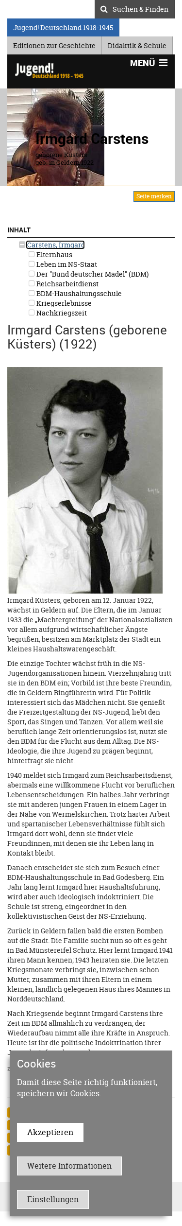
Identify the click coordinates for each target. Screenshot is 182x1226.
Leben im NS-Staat (66, 264)
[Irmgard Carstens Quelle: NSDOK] (85, 479)
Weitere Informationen (69, 1165)
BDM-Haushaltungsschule (78, 293)
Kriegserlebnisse (63, 303)
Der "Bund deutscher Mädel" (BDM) (92, 274)
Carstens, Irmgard (55, 244)
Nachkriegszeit (61, 312)
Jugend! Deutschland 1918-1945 (63, 26)
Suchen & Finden (140, 7)
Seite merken (154, 196)
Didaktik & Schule (137, 44)
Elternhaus (53, 254)
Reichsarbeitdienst (67, 283)
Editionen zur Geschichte (54, 44)
